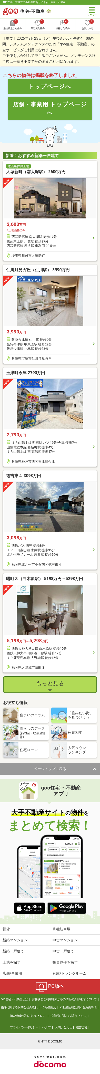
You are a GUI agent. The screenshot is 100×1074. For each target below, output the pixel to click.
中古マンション (65, 940)
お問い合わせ (63, 1027)
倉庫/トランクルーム (69, 973)
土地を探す (12, 962)
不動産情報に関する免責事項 (78, 1007)
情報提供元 (49, 1007)
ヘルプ (46, 1027)
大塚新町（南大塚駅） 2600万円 (36, 171)
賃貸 (6, 929)
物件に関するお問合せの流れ (19, 1007)
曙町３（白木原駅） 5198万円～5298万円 (44, 578)
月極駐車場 (62, 929)
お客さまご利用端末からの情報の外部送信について (64, 999)
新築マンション (15, 940)
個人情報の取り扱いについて (28, 1016)
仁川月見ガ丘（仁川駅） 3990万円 (38, 269)
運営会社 (81, 1027)
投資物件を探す (65, 962)
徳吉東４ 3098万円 (23, 475)
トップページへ (49, 86)
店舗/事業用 (12, 973)
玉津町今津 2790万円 (25, 372)
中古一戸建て (63, 951)
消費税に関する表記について (69, 1016)
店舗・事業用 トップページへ (50, 108)
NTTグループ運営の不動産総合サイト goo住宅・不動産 (34, 2)
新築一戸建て (13, 951)
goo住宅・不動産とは (14, 999)
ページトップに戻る (50, 769)
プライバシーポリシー (24, 1027)
